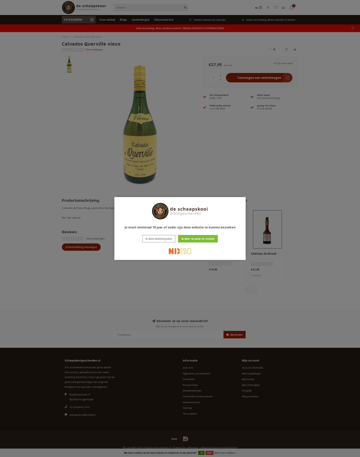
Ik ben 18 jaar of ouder (197, 239)
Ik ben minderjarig (159, 239)
